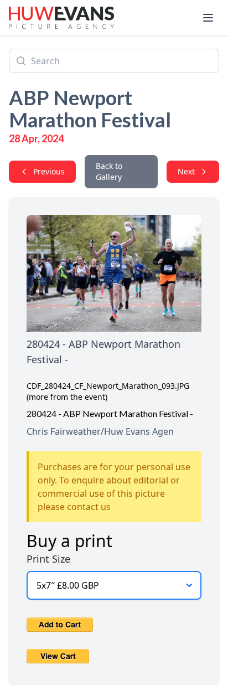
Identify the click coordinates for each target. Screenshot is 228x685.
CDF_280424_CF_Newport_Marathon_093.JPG (108, 385)
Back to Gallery (109, 171)
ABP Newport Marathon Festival (90, 108)
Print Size (48, 558)
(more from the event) (67, 397)
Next (186, 171)
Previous (49, 171)
